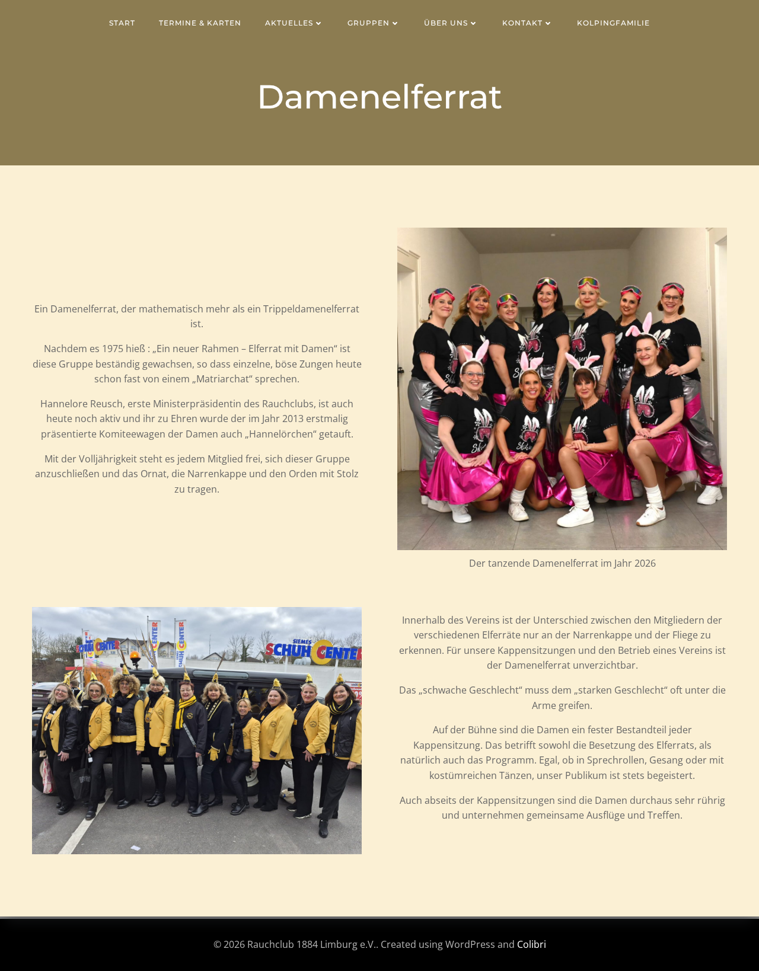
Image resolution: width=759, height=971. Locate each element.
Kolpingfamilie (613, 22)
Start (122, 22)
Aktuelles (289, 22)
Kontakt (522, 22)
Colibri (531, 944)
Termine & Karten (200, 22)
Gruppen (368, 22)
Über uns (446, 22)
